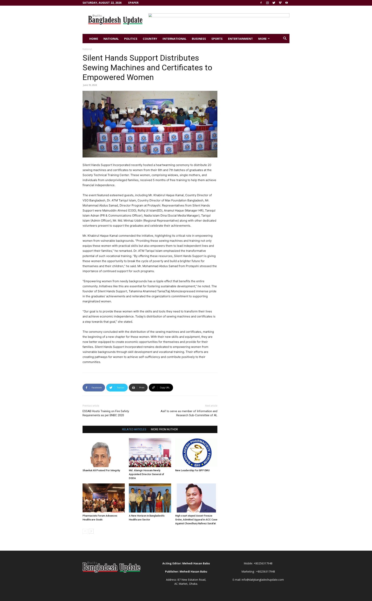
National (111, 38)
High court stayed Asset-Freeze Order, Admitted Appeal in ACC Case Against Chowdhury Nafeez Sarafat (196, 519)
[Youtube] (286, 2)
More (262, 38)
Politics (130, 38)
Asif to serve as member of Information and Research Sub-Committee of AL (189, 413)
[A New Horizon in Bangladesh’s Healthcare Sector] (150, 497)
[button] (284, 39)
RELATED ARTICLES (134, 429)
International (174, 38)
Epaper (133, 2)
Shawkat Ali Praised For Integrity (101, 470)
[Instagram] (267, 2)
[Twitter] (274, 2)
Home (93, 38)
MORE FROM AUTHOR (164, 429)
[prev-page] (85, 531)
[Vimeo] (280, 2)
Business (199, 38)
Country (150, 38)
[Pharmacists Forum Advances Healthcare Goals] (104, 497)
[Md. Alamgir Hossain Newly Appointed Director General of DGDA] (150, 452)
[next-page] (91, 531)
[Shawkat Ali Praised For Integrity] (104, 452)
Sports (217, 38)
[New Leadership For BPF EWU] (196, 452)
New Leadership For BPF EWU (192, 470)
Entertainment (240, 38)
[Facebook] (261, 2)
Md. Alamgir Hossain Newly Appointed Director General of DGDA (146, 474)
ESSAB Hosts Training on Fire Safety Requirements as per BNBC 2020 (106, 413)
